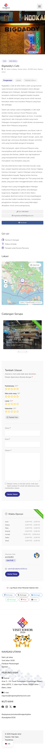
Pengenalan (7, 80)
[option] (22, 32)
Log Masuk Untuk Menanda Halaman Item (24, 588)
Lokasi (18, 80)
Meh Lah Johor (7, 657)
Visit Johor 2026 (8, 660)
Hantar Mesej (12, 574)
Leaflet (22, 302)
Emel (7, 439)
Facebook (23, 223)
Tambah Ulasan (30, 80)
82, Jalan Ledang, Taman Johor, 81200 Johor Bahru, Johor (22, 70)
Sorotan (5, 667)
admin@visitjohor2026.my (17, 569)
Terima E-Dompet (12, 240)
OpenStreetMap (30, 302)
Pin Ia (24, 600)
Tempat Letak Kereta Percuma (17, 248)
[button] (6, 281)
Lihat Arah (36, 265)
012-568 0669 (23, 212)
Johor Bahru (13, 61)
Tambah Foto (13, 417)
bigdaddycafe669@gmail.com (23, 216)
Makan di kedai (10, 244)
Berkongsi (9, 595)
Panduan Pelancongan (10, 663)
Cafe (4, 61)
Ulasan (8, 450)
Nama (8, 428)
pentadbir (9, 557)
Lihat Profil (9, 560)
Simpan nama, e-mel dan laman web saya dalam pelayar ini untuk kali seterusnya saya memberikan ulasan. (22, 486)
